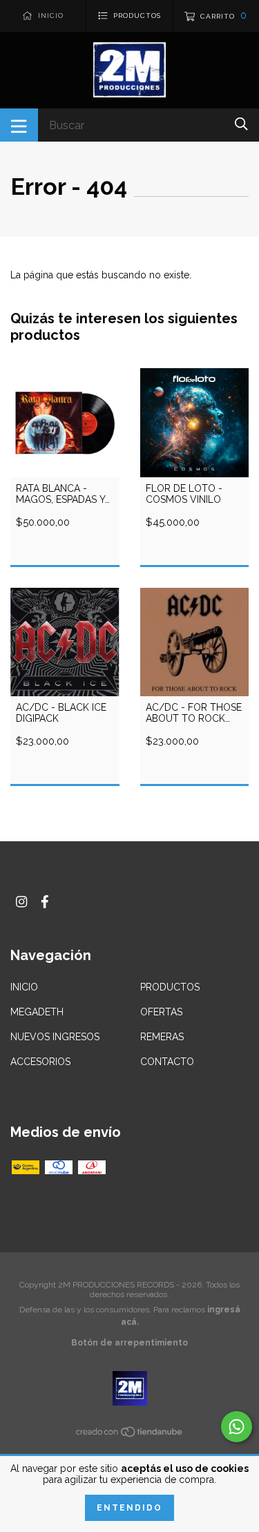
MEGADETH (37, 1011)
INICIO (24, 987)
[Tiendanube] (130, 1434)
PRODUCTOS (170, 987)
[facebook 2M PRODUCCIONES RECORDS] (45, 902)
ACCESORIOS (40, 1061)
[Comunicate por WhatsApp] (236, 1426)
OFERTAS (161, 1011)
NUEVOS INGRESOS (54, 1036)
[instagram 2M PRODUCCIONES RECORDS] (21, 902)
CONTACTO (167, 1061)
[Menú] (19, 125)
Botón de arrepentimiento (129, 1343)
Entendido (129, 1508)
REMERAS (162, 1036)
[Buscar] (241, 124)
